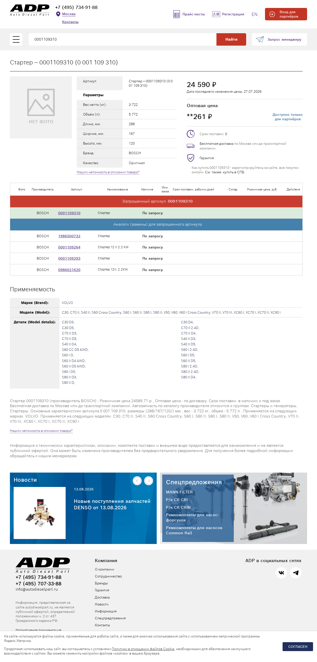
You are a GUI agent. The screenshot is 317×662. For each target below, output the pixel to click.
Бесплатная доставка (217, 143)
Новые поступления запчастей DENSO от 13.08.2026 (112, 504)
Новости (25, 479)
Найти (231, 39)
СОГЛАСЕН (297, 646)
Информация (106, 611)
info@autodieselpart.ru (37, 589)
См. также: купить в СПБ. (225, 172)
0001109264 (69, 247)
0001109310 (69, 213)
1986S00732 (69, 236)
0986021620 (69, 270)
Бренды (101, 583)
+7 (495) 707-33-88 (38, 583)
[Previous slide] (137, 480)
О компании (104, 569)
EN (255, 14)
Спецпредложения (194, 482)
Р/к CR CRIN (178, 507)
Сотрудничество (108, 576)
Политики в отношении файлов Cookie (143, 649)
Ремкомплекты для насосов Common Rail (194, 530)
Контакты (70, 22)
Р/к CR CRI (177, 499)
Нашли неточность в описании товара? (108, 172)
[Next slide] (148, 480)
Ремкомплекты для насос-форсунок (192, 517)
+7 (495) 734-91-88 (76, 7)
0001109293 (69, 258)
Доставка (102, 597)
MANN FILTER (179, 492)
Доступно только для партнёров (288, 116)
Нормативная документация (38, 630)
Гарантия (207, 158)
